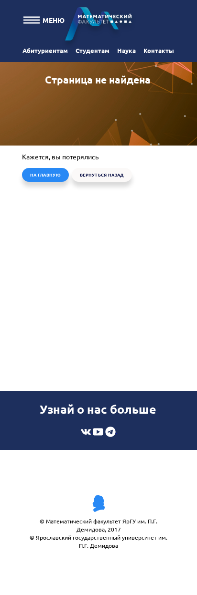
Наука (126, 50)
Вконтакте (85, 432)
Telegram (110, 432)
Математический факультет (98, 26)
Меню (54, 20)
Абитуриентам (45, 50)
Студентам (92, 50)
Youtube (98, 432)
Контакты (158, 50)
